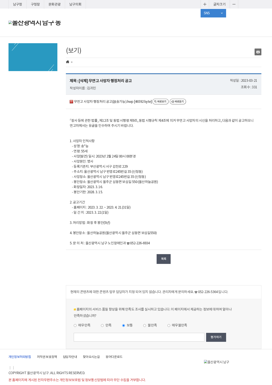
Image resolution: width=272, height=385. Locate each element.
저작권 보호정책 (47, 357)
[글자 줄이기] (234, 4)
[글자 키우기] (205, 4)
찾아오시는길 (91, 357)
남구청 (17, 4)
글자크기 (219, 4)
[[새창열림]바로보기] (161, 102)
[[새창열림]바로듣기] (178, 102)
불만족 (152, 325)
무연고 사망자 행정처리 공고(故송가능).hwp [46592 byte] (112, 102)
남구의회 (75, 4)
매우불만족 (179, 325)
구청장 (35, 4)
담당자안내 (70, 357)
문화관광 (54, 4)
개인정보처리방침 (19, 357)
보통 (129, 325)
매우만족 (84, 325)
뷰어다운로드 (114, 357)
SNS (207, 13)
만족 (108, 325)
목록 (163, 259)
